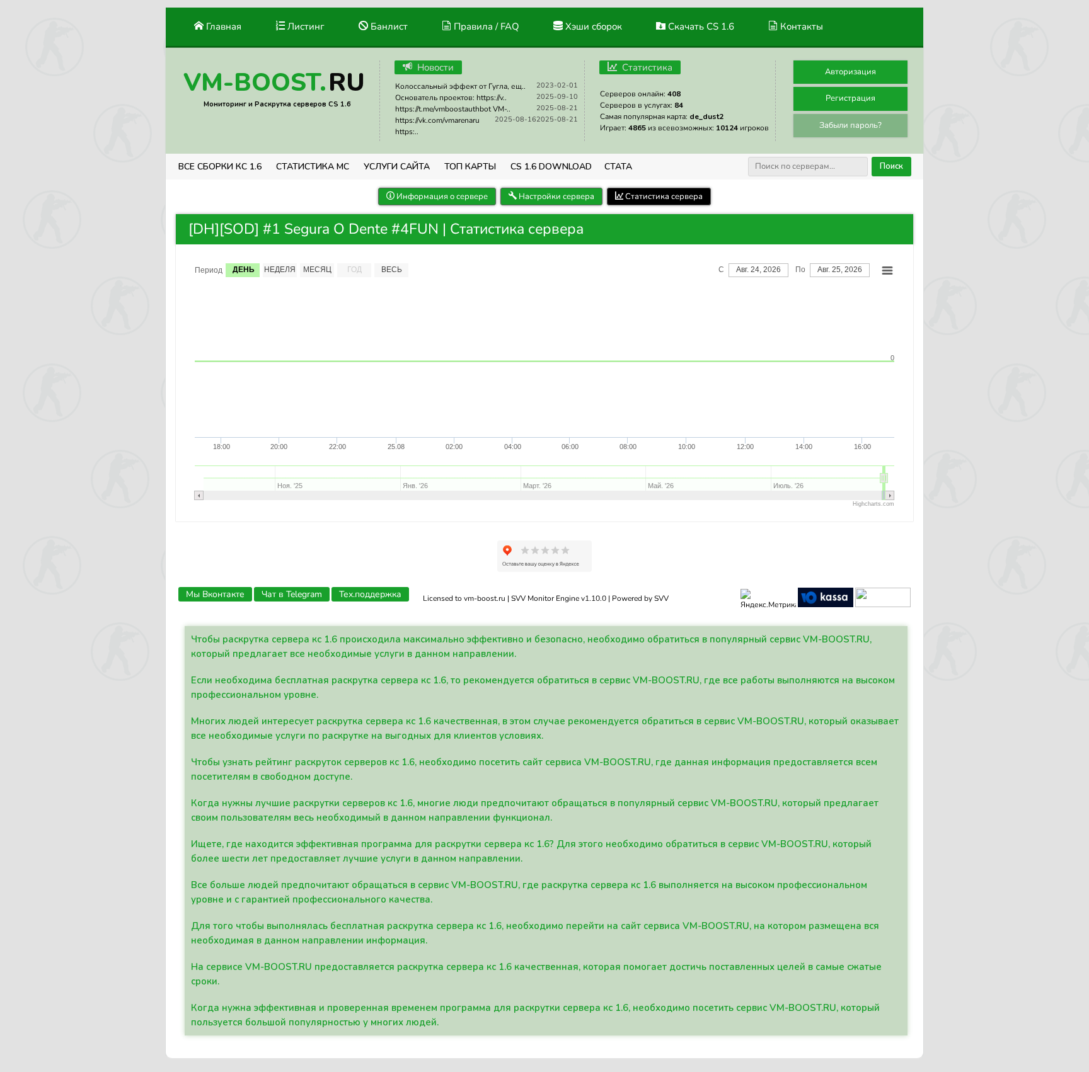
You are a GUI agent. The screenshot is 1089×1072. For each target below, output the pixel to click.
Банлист (388, 26)
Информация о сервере (441, 196)
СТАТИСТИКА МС (312, 167)
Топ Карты (470, 167)
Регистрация (850, 98)
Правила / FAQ (485, 26)
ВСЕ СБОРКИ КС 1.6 (220, 167)
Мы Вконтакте (215, 594)
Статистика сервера (663, 196)
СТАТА (618, 167)
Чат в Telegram (292, 594)
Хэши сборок (592, 26)
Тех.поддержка (370, 594)
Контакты (800, 26)
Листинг (305, 26)
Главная (222, 26)
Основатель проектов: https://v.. (451, 98)
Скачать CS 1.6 (700, 26)
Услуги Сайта (397, 167)
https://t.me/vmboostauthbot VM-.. (452, 109)
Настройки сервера (555, 196)
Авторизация (850, 71)
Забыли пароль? (850, 125)
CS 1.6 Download (551, 167)
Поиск (891, 166)
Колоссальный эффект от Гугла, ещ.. (460, 86)
